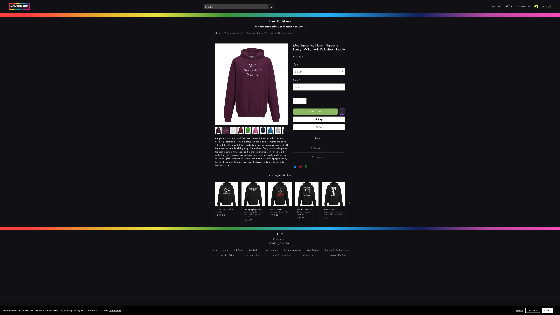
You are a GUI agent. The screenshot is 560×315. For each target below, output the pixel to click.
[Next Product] (349, 203)
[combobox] (319, 71)
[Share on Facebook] (295, 166)
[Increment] (304, 101)
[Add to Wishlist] (342, 111)
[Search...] (271, 6)
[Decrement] (296, 101)
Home (218, 33)
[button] (549, 6)
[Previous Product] (210, 203)
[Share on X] (311, 166)
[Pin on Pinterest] (300, 166)
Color (297, 64)
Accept (547, 310)
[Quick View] (226, 194)
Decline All (533, 310)
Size (296, 80)
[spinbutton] (300, 101)
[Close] (556, 310)
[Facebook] (277, 233)
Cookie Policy (115, 310)
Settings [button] (519, 310)
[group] (280, 203)
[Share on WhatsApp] (306, 166)
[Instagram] (282, 233)
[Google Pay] (319, 127)
